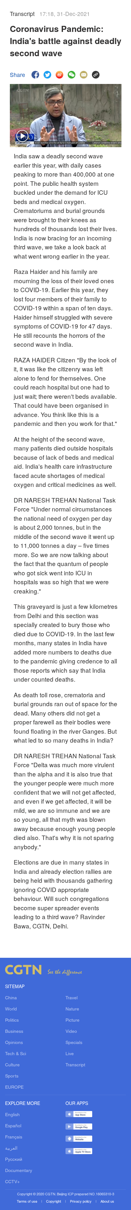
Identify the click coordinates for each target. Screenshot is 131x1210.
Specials (74, 1043)
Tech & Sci (15, 1054)
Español (13, 1126)
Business (14, 1032)
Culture (12, 1065)
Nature (72, 1009)
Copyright (54, 1201)
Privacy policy (81, 1201)
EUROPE (14, 1087)
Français (13, 1137)
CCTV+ (12, 1182)
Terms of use (27, 1201)
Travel (72, 998)
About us (107, 1201)
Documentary (18, 1171)
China (11, 998)
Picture (72, 1020)
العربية (11, 1148)
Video (71, 1032)
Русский (13, 1160)
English (12, 1115)
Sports (11, 1076)
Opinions (14, 1043)
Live (70, 1054)
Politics (12, 1020)
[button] (23, 136)
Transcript (75, 1065)
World (11, 1009)
